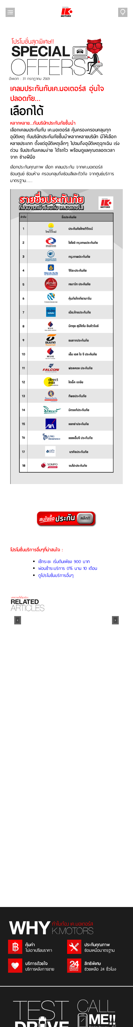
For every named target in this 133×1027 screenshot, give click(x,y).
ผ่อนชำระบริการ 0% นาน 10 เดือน (67, 568)
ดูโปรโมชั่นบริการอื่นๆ (55, 575)
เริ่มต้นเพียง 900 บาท (71, 561)
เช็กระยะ (45, 561)
